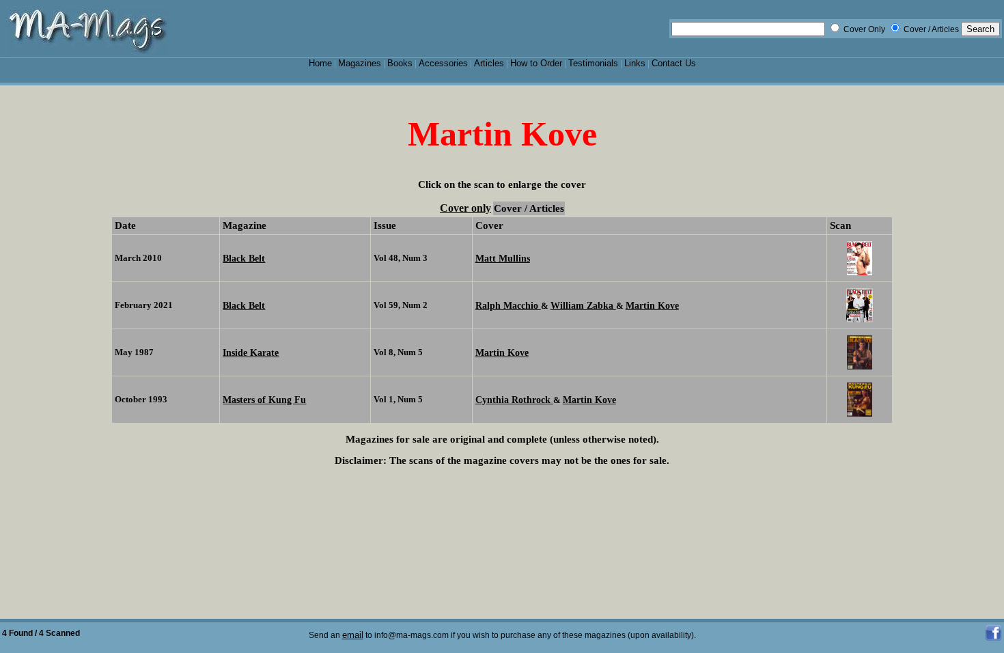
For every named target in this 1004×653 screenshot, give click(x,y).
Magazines (359, 63)
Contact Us (674, 63)
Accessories (443, 63)
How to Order (536, 63)
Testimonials (593, 63)
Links (634, 63)
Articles (489, 63)
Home (320, 63)
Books (400, 63)
